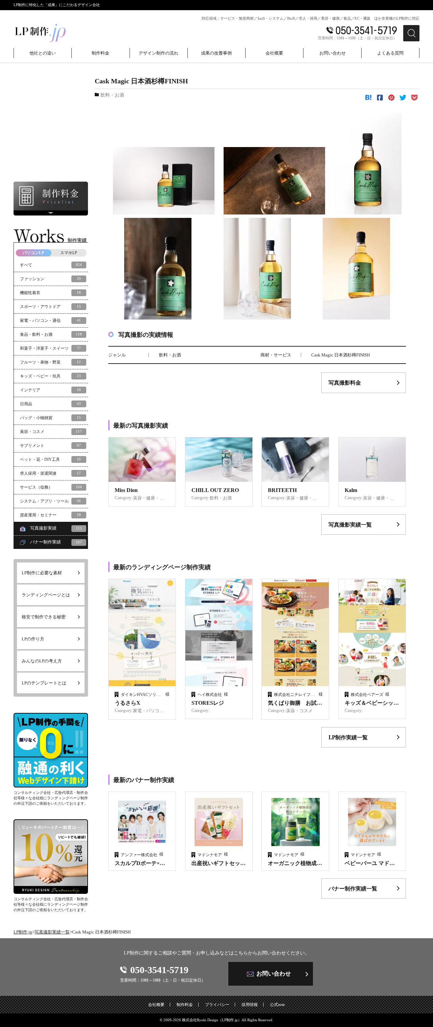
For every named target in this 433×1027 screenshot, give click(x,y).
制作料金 (185, 1004)
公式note (277, 1004)
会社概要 (156, 1004)
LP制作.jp (23, 931)
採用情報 (250, 1004)
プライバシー (217, 1004)
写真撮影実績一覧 (52, 931)
